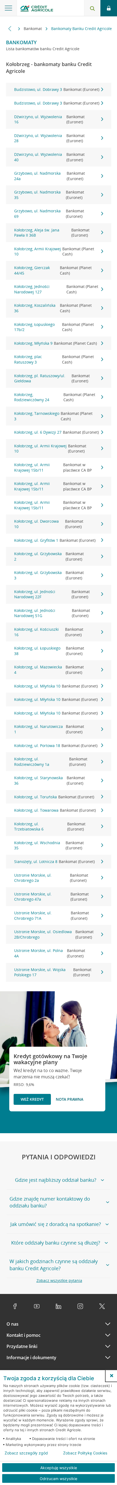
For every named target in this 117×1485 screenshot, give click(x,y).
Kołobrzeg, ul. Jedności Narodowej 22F (52, 594)
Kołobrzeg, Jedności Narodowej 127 (56, 289)
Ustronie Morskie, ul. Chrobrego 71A (51, 915)
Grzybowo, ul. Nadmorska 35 (49, 194)
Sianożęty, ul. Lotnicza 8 (54, 861)
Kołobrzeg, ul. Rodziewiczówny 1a (51, 761)
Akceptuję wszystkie (58, 1467)
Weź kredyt (32, 1099)
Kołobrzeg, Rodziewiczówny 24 (55, 397)
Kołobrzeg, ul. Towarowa (55, 810)
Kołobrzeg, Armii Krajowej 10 (54, 251)
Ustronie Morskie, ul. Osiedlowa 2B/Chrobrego (54, 934)
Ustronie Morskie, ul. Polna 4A (49, 953)
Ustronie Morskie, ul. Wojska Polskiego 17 (52, 972)
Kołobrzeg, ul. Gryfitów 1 (55, 540)
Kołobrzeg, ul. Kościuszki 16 (49, 632)
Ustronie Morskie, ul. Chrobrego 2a (51, 878)
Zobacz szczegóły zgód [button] (26, 1453)
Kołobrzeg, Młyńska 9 (55, 343)
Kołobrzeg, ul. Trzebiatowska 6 (49, 826)
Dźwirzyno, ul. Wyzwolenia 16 (49, 119)
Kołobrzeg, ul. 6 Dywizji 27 (56, 432)
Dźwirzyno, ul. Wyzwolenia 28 (49, 138)
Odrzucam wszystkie (58, 1478)
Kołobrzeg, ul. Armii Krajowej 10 (50, 448)
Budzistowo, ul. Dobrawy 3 (56, 89)
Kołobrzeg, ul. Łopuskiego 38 (49, 650)
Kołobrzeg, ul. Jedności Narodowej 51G (52, 613)
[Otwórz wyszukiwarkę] (92, 8)
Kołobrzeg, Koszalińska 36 (53, 308)
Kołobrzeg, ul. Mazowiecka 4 (49, 669)
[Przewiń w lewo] (10, 28)
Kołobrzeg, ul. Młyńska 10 (56, 686)
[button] (111, 1375)
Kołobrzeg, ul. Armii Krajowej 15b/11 (53, 467)
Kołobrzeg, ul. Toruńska (54, 796)
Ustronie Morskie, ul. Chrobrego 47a (51, 896)
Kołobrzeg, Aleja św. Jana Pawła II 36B (52, 232)
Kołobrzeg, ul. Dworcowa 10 (49, 524)
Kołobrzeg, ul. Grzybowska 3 (49, 575)
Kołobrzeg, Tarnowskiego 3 (53, 416)
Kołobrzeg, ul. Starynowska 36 (49, 780)
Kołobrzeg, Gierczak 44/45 (53, 270)
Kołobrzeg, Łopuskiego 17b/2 (54, 327)
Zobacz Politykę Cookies (85, 1453)
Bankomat (33, 28)
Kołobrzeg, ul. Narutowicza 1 (49, 729)
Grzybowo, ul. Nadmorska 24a (49, 176)
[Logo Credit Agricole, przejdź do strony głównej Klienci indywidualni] (36, 9)
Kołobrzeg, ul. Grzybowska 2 (49, 556)
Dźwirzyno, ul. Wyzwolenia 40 (49, 157)
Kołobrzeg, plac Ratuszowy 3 (54, 359)
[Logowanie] (108, 8)
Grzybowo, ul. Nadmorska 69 (49, 213)
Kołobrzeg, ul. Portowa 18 (55, 745)
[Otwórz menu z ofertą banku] (8, 8)
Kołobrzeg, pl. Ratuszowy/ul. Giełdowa (52, 378)
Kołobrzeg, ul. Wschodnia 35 (49, 845)
